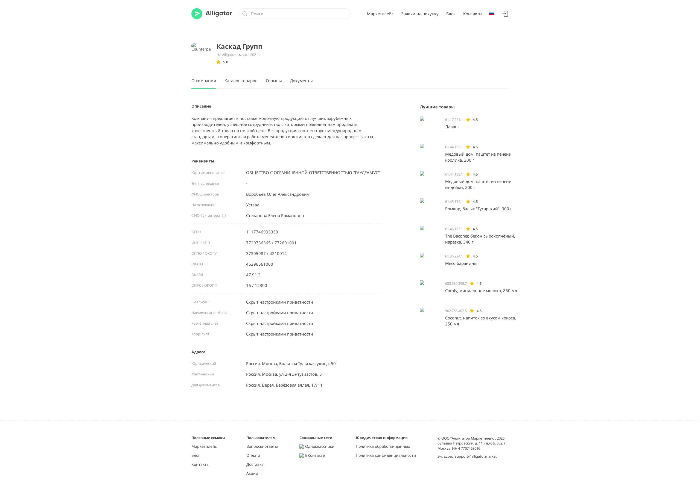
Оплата (253, 455)
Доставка (255, 464)
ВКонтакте (315, 455)
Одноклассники (319, 446)
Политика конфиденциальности (386, 455)
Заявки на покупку (420, 13)
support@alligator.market (476, 456)
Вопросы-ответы (262, 446)
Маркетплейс (380, 13)
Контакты (472, 13)
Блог (451, 13)
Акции (252, 473)
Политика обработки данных (383, 446)
